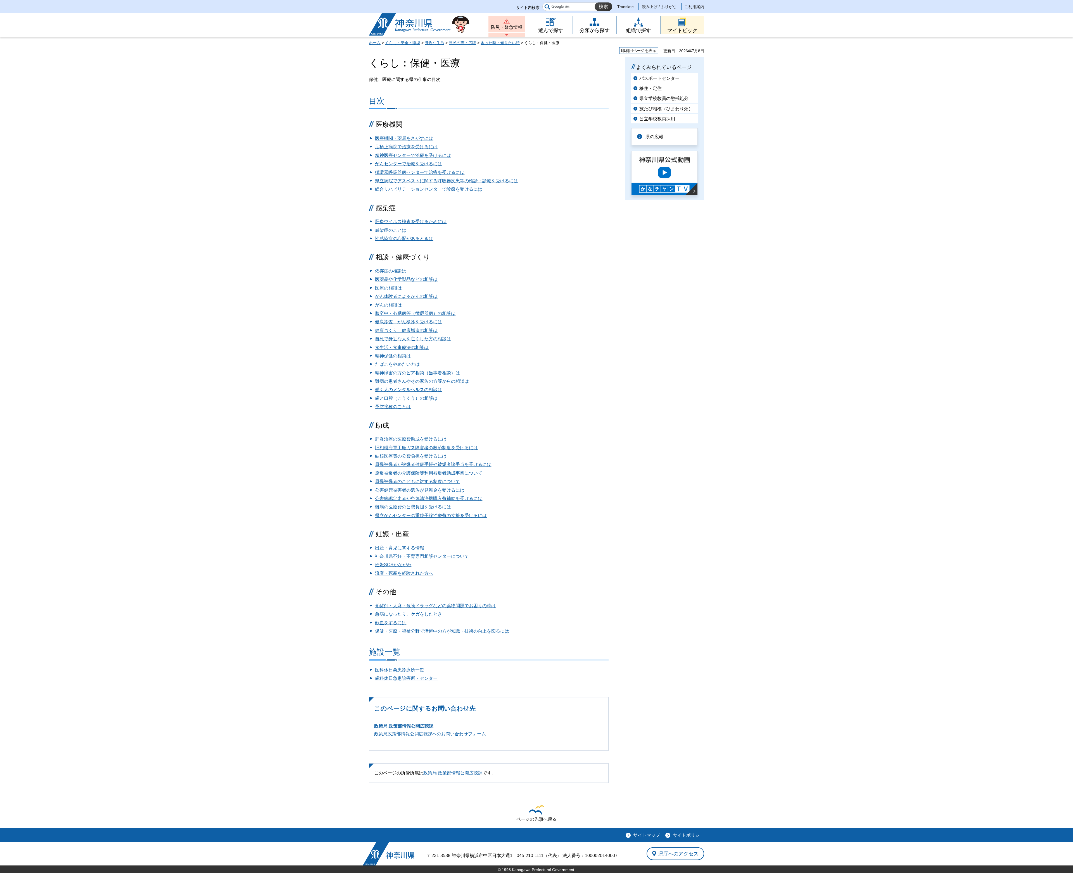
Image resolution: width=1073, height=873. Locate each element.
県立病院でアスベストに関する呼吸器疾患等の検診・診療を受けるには (446, 180)
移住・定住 (650, 88)
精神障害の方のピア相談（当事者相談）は (417, 372)
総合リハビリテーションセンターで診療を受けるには (428, 189)
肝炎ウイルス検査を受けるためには (411, 221)
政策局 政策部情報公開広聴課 (403, 726)
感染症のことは (390, 230)
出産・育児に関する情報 (399, 548)
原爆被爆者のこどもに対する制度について (417, 481)
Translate (625, 6)
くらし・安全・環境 (402, 42)
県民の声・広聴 (462, 42)
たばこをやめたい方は (397, 364)
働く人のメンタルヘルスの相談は (408, 389)
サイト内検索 (528, 7)
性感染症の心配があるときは (404, 238)
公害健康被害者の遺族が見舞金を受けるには (419, 490)
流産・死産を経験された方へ (404, 573)
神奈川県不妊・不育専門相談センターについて (422, 556)
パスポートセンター (659, 78)
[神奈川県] (388, 853)
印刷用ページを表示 (638, 50)
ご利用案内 (694, 6)
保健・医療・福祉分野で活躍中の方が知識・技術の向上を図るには (442, 631)
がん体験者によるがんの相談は (406, 296)
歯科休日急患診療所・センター (406, 678)
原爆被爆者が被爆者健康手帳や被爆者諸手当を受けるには (433, 464)
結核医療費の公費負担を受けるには (411, 456)
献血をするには (390, 622)
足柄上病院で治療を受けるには (406, 146)
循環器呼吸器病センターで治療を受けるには (419, 172)
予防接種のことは (393, 406)
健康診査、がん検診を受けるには (408, 321)
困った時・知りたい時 (500, 42)
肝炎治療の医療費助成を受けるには (411, 439)
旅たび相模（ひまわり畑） (666, 108)
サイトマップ (646, 835)
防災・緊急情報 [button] (506, 27)
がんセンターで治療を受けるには (408, 163)
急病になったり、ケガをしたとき (408, 614)
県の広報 (654, 136)
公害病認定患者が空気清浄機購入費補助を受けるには (428, 498)
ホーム (375, 42)
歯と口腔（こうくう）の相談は (406, 398)
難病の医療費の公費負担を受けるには (413, 506)
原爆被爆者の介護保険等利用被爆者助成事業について (428, 473)
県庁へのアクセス (678, 853)
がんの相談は (388, 305)
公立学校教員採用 (657, 118)
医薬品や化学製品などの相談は (406, 279)
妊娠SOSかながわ (393, 564)
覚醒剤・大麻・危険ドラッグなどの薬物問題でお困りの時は (435, 605)
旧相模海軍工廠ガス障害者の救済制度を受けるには (426, 447)
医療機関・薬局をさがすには (404, 138)
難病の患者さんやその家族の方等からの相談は (422, 381)
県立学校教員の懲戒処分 (664, 98)
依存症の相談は (390, 271)
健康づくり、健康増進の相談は (406, 330)
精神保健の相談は (393, 355)
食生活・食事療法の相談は (402, 347)
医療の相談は (388, 288)
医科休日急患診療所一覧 (399, 670)
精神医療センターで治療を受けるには (413, 155)
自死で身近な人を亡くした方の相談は (413, 338)
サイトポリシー (688, 835)
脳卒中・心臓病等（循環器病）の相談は (415, 313)
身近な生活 (434, 42)
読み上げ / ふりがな (659, 6)
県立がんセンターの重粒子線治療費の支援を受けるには (431, 515)
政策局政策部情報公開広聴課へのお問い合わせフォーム (430, 733)
